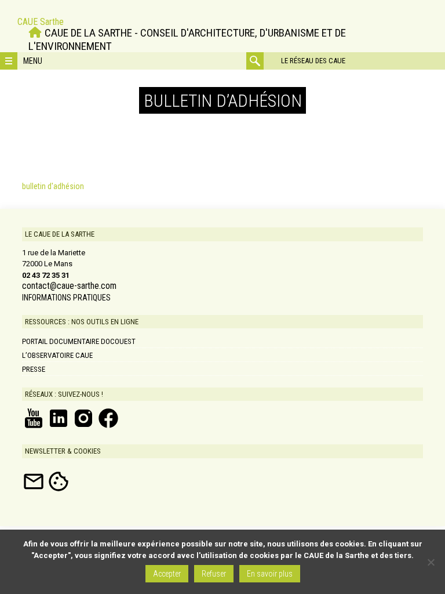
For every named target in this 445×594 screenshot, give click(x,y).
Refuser (214, 573)
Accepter (167, 573)
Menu (32, 61)
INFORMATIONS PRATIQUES (66, 297)
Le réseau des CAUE (313, 60)
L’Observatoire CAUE (57, 355)
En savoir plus (270, 573)
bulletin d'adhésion (53, 186)
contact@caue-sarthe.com (69, 286)
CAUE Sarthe (40, 21)
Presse (33, 369)
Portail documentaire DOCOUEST (79, 341)
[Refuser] (430, 562)
